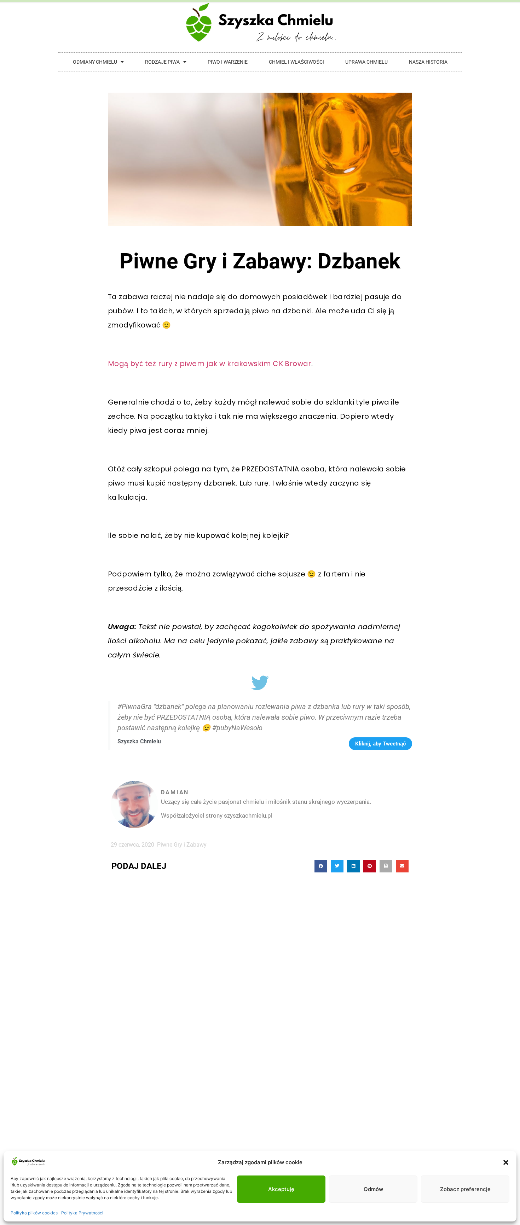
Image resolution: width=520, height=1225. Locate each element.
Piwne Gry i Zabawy (182, 844)
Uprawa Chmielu (366, 62)
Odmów (373, 1189)
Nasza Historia (428, 62)
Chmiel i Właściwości (296, 62)
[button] (505, 1162)
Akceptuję (281, 1189)
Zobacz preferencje (465, 1189)
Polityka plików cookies (34, 1212)
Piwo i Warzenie (228, 62)
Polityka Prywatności (82, 1212)
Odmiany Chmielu (95, 62)
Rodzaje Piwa (162, 62)
